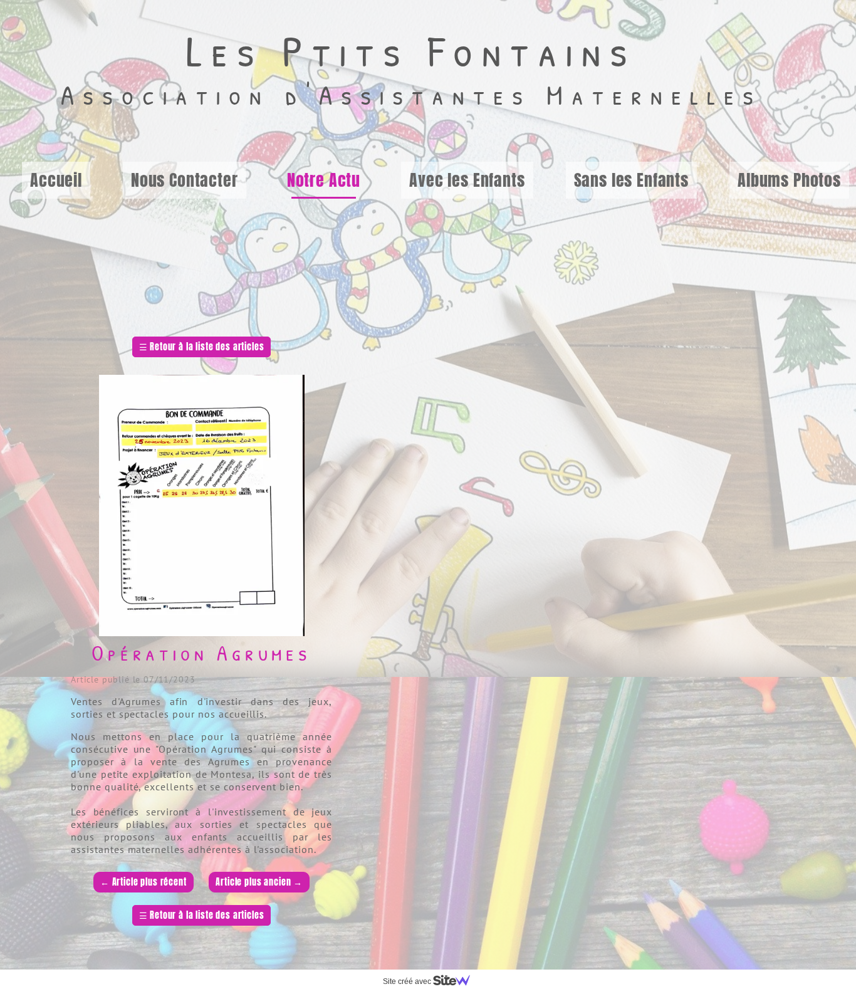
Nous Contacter (184, 179)
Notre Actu (323, 179)
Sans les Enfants (631, 179)
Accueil (56, 179)
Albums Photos (789, 179)
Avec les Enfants (467, 179)
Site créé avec (408, 981)
